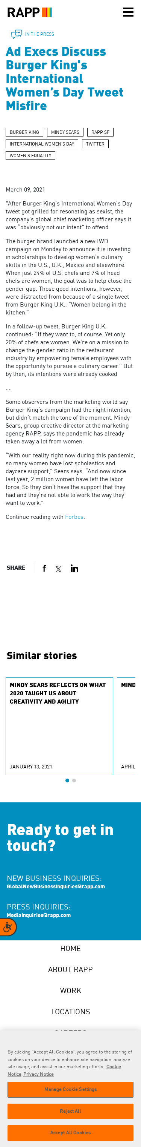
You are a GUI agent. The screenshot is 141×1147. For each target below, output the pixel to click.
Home (70, 949)
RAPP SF (100, 132)
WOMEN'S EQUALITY (30, 156)
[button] (67, 780)
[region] (70, 1088)
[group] (59, 726)
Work (70, 991)
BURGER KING (24, 132)
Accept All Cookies (70, 1132)
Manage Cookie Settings (70, 1089)
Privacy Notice (38, 1074)
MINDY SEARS (65, 132)
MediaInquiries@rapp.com (39, 915)
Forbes (74, 517)
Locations (70, 1012)
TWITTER (95, 144)
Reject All (70, 1111)
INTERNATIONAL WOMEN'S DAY (42, 144)
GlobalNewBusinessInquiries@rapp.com (56, 886)
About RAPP (70, 970)
